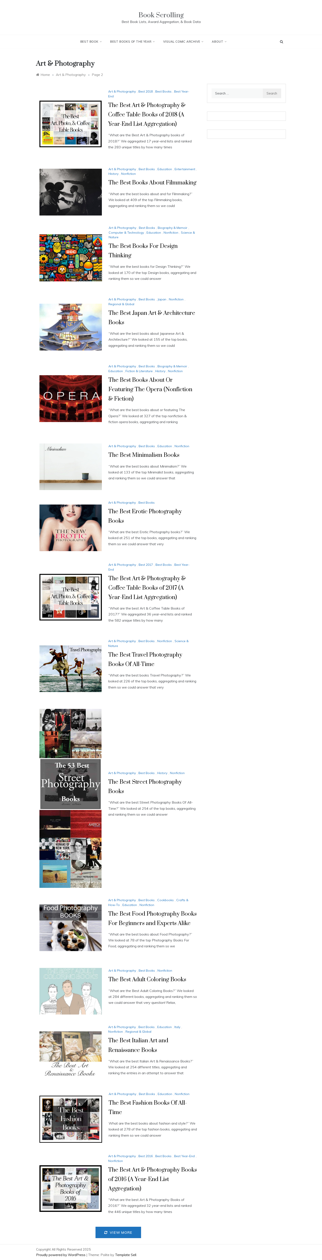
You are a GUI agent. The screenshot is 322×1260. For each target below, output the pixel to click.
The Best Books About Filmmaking (152, 182)
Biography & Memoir (172, 228)
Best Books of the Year (131, 41)
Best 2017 (146, 565)
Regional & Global (121, 304)
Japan (161, 299)
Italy (177, 1027)
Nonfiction (128, 174)
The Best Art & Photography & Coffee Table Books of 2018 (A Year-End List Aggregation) (147, 115)
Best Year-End (184, 1156)
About (217, 41)
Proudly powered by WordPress (61, 1255)
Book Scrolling (161, 15)
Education (164, 169)
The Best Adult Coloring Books (147, 979)
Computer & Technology (126, 233)
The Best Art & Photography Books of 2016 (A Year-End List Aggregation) (152, 1179)
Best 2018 (145, 91)
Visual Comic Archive (181, 41)
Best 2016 (145, 1156)
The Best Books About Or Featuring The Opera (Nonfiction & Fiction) (150, 390)
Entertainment (185, 169)
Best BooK (89, 41)
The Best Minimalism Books (143, 455)
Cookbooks (165, 900)
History (113, 174)
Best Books (163, 91)
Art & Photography (122, 91)
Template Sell (125, 1255)
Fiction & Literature (139, 371)
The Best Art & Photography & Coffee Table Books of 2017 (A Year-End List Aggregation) (147, 588)
